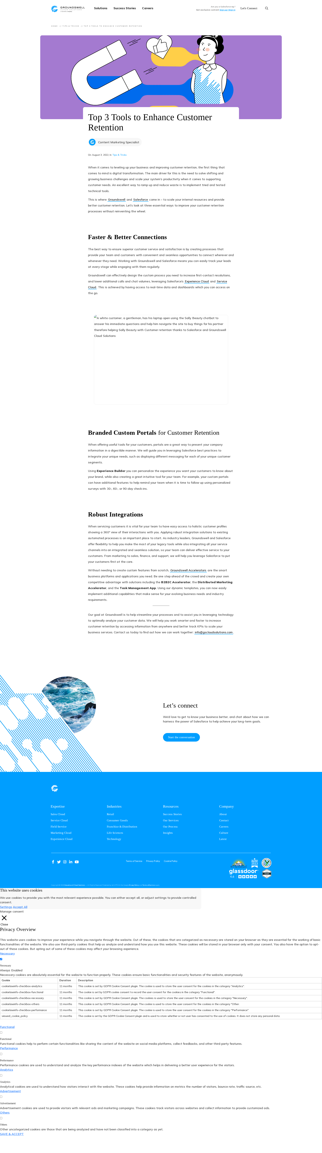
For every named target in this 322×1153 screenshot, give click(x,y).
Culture (223, 832)
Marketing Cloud (61, 832)
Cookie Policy (170, 861)
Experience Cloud (197, 281)
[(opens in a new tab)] (239, 863)
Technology (114, 839)
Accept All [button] (20, 907)
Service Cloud (59, 820)
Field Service (59, 826)
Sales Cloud (58, 814)
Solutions (100, 8)
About (223, 814)
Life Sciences (115, 832)
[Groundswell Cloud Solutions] (70, 8)
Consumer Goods (117, 820)
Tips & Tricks (71, 26)
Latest (223, 839)
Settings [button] (6, 907)
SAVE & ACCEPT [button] (12, 1134)
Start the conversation (181, 737)
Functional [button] (7, 1027)
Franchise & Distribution (122, 826)
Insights (168, 832)
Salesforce (140, 200)
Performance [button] (9, 1048)
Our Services (171, 820)
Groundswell (116, 199)
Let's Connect (248, 8)
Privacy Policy (153, 861)
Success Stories (125, 8)
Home (54, 26)
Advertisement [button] (10, 1091)
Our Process (170, 826)
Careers (147, 8)
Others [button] (5, 1112)
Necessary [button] (7, 953)
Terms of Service (134, 861)
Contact (224, 820)
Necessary (5, 965)
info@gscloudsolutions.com (214, 632)
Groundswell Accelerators (188, 570)
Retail (110, 814)
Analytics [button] (6, 1069)
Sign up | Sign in (227, 10)
